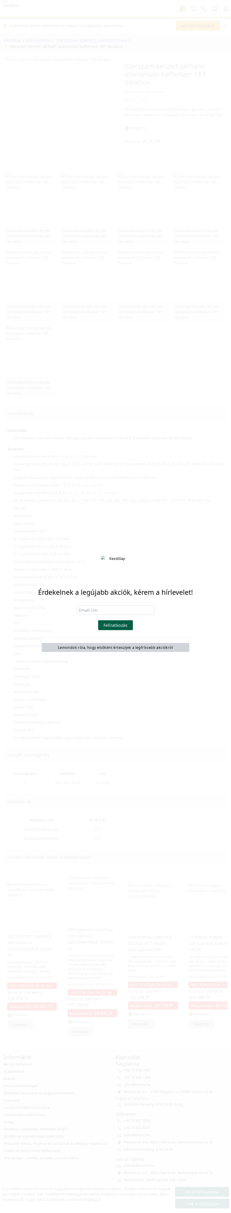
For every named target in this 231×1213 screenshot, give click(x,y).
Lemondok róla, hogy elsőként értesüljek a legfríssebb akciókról (115, 647)
